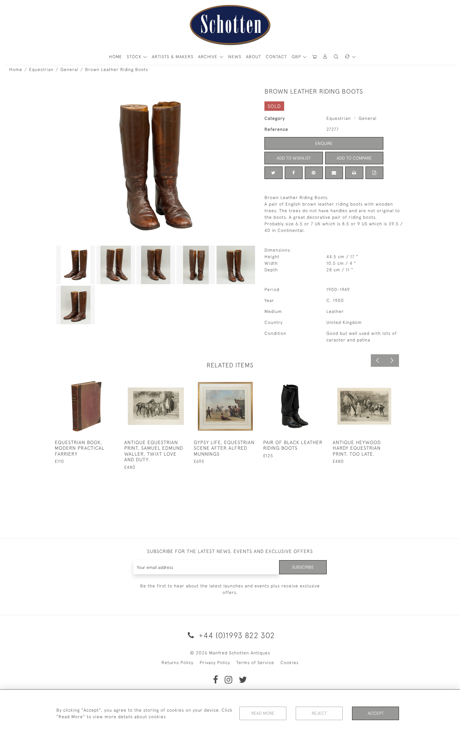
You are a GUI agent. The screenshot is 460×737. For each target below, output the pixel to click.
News (234, 56)
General (69, 69)
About (253, 56)
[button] (325, 57)
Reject (319, 713)
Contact (276, 56)
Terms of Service (255, 662)
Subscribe (303, 567)
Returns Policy (177, 662)
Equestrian (41, 69)
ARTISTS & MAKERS (172, 56)
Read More (262, 713)
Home (15, 69)
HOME (115, 56)
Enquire (324, 143)
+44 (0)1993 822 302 (236, 635)
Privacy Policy (215, 662)
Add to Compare (354, 158)
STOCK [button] (135, 56)
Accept (376, 713)
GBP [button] (297, 56)
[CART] (314, 57)
